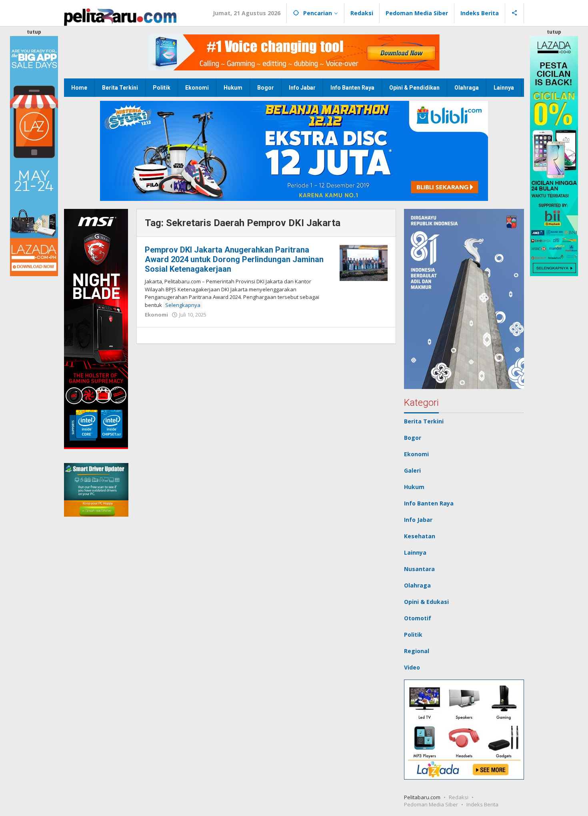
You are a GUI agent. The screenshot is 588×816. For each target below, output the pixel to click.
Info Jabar (418, 519)
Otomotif (417, 618)
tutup (34, 31)
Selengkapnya (182, 305)
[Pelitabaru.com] (120, 16)
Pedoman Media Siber (431, 804)
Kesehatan (419, 536)
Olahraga (417, 585)
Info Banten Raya (429, 503)
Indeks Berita (482, 804)
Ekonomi (156, 314)
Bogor (412, 437)
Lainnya (415, 552)
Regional (416, 651)
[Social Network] (514, 13)
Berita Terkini (424, 421)
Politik (413, 634)
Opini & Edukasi (426, 601)
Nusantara (419, 569)
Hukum (414, 487)
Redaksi (458, 797)
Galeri (412, 470)
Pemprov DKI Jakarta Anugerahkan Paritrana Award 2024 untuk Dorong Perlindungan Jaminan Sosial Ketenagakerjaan (234, 259)
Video (412, 667)
